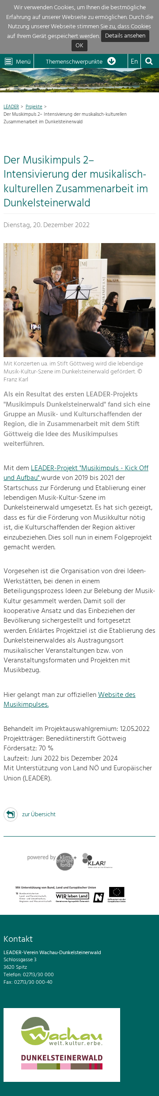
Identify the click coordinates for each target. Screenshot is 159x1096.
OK (79, 46)
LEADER (11, 107)
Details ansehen (125, 36)
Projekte (34, 107)
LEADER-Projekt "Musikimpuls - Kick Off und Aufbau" (76, 473)
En (134, 62)
